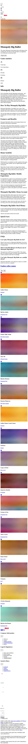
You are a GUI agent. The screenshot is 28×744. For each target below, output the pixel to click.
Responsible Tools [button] (7, 655)
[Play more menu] (1, 7)
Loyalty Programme (7, 642)
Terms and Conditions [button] (8, 653)
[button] (1, 272)
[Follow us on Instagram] (1, 630)
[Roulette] (14, 10)
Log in (4, 644)
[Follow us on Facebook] (2, 630)
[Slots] (14, 9)
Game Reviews (6, 670)
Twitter (5, 668)
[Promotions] (1, 3)
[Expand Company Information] (2, 636)
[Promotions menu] (2, 4)
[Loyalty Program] (14, 5)
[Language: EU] (3, 12)
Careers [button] (5, 640)
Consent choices (7, 658)
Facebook (5, 667)
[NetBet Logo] (4, 15)
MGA (21, 730)
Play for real (3, 55)
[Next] (4, 271)
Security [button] (5, 656)
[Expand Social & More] (2, 664)
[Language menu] (1, 12)
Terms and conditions (15, 721)
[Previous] (2, 271)
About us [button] (5, 639)
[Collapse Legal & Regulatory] (2, 650)
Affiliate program (7, 641)
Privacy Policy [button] (6, 654)
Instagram (5, 669)
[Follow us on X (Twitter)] (4, 630)
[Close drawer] (2, 14)
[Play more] (3, 7)
